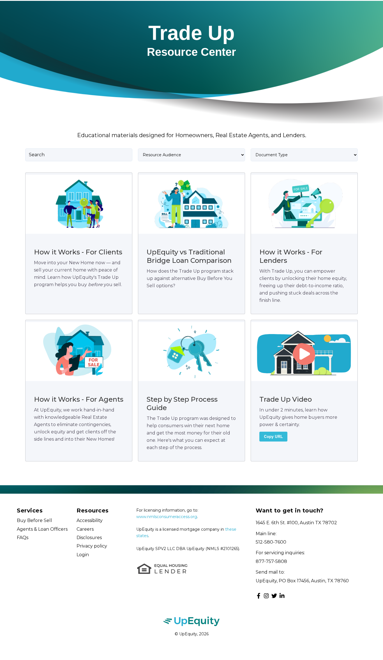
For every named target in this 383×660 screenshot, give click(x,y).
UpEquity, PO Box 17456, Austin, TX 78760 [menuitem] (302, 580)
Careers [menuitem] (85, 529)
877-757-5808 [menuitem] (271, 561)
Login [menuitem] (83, 554)
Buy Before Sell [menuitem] (34, 520)
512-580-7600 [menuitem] (271, 542)
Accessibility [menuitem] (90, 520)
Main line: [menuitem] (266, 533)
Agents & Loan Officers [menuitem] (42, 529)
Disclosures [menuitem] (89, 537)
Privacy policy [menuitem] (92, 546)
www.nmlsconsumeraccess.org (166, 516)
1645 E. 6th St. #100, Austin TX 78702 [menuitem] (296, 522)
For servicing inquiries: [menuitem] (280, 552)
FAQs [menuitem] (22, 537)
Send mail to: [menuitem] (270, 572)
